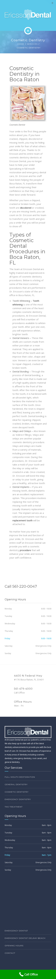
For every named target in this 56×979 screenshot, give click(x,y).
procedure (25, 550)
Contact (10, 953)
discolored (25, 207)
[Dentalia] (28, 14)
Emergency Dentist (16, 931)
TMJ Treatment (14, 807)
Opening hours (14, 945)
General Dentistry (16, 784)
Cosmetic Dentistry (16, 792)
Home (20, 44)
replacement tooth (22, 520)
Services (32, 44)
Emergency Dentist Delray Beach (25, 938)
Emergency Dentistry (18, 799)
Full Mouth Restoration (20, 777)
